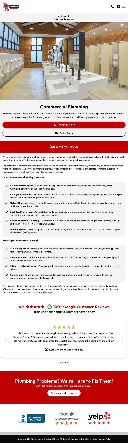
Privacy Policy (104, 439)
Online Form (64, 133)
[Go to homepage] (10, 6)
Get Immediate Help (64, 393)
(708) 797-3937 (64, 125)
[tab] (60, 362)
